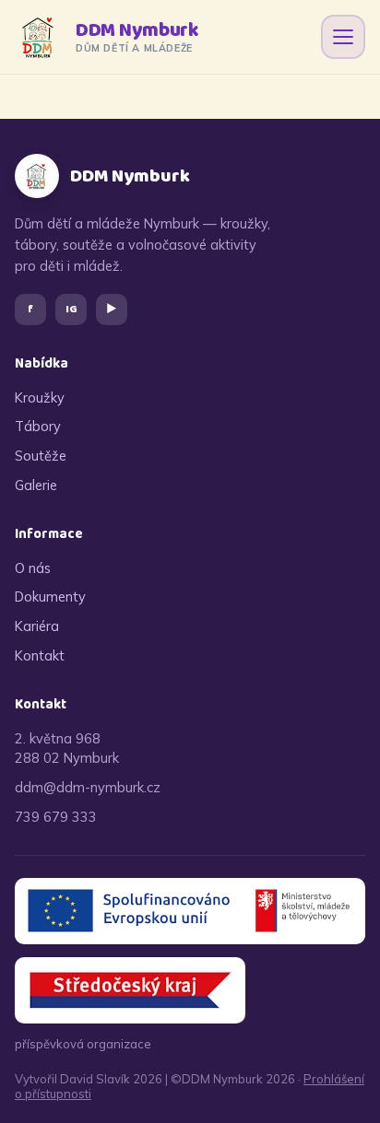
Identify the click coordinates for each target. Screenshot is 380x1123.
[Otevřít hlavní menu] (343, 37)
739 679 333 (56, 816)
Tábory (38, 426)
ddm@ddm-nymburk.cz (87, 787)
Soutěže (40, 455)
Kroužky (40, 397)
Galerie (36, 485)
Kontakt (40, 655)
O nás (33, 568)
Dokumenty (50, 596)
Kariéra (37, 626)
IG (71, 309)
